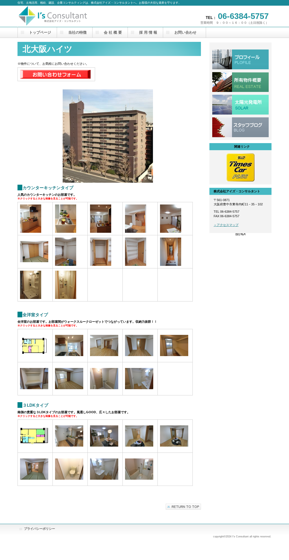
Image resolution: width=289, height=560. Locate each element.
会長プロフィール (240, 59)
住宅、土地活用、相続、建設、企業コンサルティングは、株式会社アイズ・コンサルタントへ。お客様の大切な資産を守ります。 (73, 16)
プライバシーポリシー (39, 528)
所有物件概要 (240, 82)
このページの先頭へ (183, 507)
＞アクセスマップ (226, 225)
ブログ (240, 127)
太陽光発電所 (240, 105)
